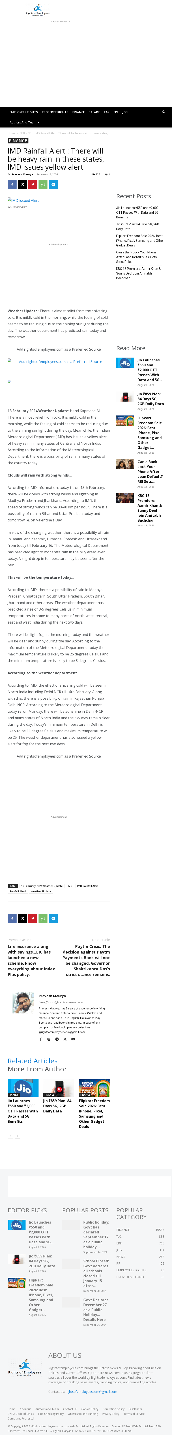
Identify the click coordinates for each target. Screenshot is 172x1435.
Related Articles (33, 1061)
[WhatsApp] (43, 184)
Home (11, 133)
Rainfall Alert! (18, 891)
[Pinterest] (32, 184)
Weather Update (41, 891)
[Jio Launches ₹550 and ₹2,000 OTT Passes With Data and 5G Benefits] (23, 1090)
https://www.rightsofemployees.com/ (61, 1002)
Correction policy (114, 1409)
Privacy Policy (110, 1414)
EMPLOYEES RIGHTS (24, 112)
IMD (70, 886)
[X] (22, 184)
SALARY (94, 112)
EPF (116, 112)
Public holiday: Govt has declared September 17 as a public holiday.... (96, 1234)
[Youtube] (74, 1039)
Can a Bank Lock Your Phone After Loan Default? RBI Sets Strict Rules (136, 257)
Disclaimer (135, 1409)
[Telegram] (53, 184)
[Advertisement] (60, 29)
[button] (163, 112)
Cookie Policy (89, 1409)
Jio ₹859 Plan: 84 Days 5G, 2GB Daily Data (57, 1106)
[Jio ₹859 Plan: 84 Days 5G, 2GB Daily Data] (58, 1090)
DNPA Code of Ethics (21, 1414)
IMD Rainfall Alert (87, 886)
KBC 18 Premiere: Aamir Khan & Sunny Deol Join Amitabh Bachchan (138, 273)
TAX (107, 112)
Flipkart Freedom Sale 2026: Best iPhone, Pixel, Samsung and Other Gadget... (150, 432)
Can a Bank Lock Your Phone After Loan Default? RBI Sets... (150, 471)
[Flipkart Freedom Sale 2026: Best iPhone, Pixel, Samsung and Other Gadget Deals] (94, 1090)
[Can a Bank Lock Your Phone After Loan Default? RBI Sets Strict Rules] (125, 465)
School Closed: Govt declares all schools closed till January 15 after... (96, 1273)
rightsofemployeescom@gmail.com (91, 1391)
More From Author (37, 1069)
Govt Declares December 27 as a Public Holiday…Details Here (95, 1309)
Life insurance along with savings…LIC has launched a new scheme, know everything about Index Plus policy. (31, 960)
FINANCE (78, 112)
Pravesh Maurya (22, 174)
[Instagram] (50, 1039)
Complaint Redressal (21, 1418)
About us (25, 1409)
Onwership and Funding (83, 1414)
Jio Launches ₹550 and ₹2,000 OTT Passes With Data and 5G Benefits (23, 1111)
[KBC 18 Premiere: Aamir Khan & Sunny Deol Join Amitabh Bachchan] (125, 499)
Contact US (70, 1409)
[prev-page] (10, 1136)
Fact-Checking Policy (51, 1414)
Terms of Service (134, 1414)
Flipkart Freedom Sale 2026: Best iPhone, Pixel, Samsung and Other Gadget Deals (94, 1113)
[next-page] (17, 1136)
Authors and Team (23, 122)
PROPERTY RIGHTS (55, 112)
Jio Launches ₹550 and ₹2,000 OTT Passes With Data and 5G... (150, 370)
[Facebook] (12, 184)
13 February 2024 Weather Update (42, 886)
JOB (125, 112)
